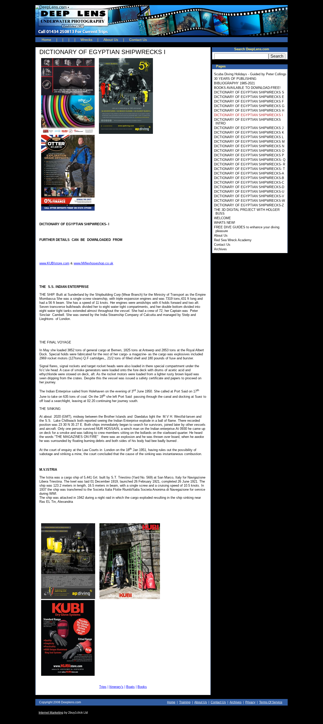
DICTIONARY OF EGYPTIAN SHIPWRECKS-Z (249, 205)
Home (46, 40)
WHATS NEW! (224, 222)
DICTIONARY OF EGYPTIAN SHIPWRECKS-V (249, 196)
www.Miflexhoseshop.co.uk (93, 263)
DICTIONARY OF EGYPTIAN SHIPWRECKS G (249, 106)
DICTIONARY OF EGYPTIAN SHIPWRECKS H (249, 110)
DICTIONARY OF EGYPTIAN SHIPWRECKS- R (249, 164)
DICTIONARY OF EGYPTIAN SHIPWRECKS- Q (249, 160)
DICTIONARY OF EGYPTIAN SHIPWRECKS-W (249, 201)
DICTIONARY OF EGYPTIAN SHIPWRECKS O (249, 151)
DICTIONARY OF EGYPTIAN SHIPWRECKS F (249, 101)
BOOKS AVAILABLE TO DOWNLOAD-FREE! (247, 88)
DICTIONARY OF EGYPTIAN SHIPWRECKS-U (249, 191)
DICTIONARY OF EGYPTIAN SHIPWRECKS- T (249, 169)
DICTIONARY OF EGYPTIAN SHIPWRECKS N (249, 146)
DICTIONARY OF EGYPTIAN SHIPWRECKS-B (249, 178)
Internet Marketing (51, 712)
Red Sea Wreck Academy (233, 240)
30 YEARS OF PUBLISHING (235, 79)
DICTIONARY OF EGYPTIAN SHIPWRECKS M (249, 141)
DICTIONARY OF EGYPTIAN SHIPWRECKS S (249, 92)
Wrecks (86, 40)
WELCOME (222, 218)
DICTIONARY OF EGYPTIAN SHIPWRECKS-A (249, 173)
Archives (220, 249)
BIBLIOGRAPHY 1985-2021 (234, 83)
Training (185, 702)
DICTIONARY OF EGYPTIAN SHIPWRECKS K (249, 132)
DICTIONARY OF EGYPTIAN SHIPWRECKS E (249, 97)
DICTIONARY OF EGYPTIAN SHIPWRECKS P (249, 155)
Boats (130, 687)
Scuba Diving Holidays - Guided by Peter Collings (250, 74)
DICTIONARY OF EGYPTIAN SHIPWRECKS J (249, 128)
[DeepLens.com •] (161, 20)
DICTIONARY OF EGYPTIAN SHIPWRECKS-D (249, 187)
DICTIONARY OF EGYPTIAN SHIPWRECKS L (249, 137)
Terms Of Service (270, 702)
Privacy (250, 702)
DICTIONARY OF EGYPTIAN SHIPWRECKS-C (249, 182)
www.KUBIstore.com (54, 263)
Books (142, 687)
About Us (110, 40)
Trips (102, 687)
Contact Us (138, 40)
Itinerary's (116, 687)
